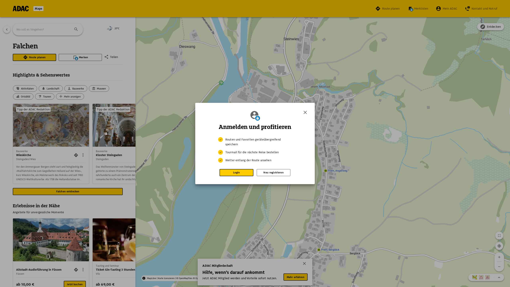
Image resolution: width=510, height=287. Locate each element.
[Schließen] (305, 112)
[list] (255, 150)
